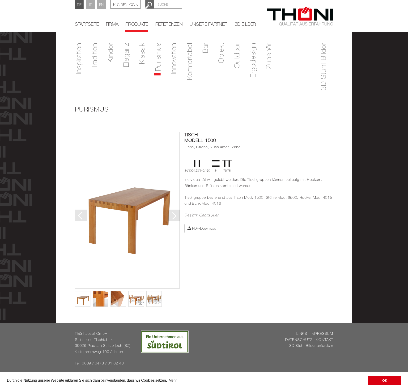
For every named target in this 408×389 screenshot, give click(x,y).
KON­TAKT (324, 339)
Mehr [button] (173, 380)
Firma (112, 24)
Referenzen (169, 24)
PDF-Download (203, 228)
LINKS (301, 333)
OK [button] (384, 380)
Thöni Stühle (300, 16)
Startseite (87, 24)
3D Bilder (245, 24)
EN (101, 4)
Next (174, 215)
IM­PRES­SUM (322, 333)
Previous (81, 215)
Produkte (136, 24)
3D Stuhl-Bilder (323, 66)
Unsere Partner (209, 24)
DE (79, 4)
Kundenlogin (125, 4)
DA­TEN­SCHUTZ (299, 339)
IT (90, 4)
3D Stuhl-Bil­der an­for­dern (311, 345)
